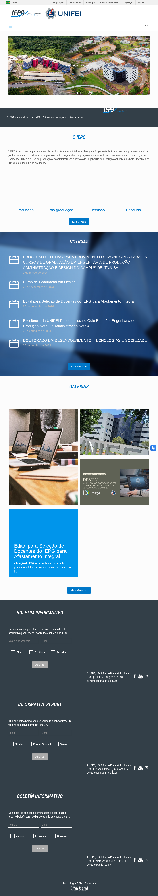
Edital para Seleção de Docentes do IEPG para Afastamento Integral (79, 301)
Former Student (42, 744)
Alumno (20, 836)
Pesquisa (133, 210)
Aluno (20, 652)
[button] (79, 65)
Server (64, 744)
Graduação (25, 210)
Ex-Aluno (40, 652)
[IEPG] (46, 13)
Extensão (97, 210)
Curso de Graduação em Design (49, 282)
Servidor (61, 652)
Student (19, 744)
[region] (79, 65)
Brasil (14, 2)
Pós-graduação (60, 210)
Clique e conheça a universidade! (62, 117)
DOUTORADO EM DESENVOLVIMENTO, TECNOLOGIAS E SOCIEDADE (85, 340)
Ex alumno (41, 836)
